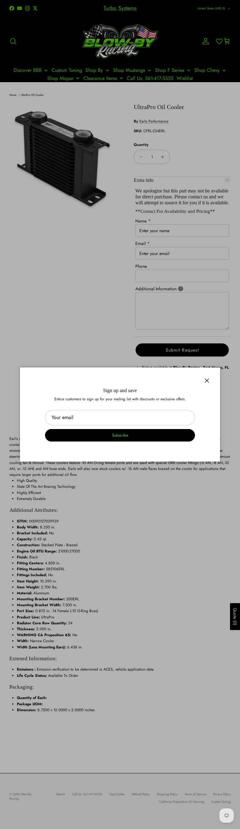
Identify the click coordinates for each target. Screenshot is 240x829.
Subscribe (120, 435)
